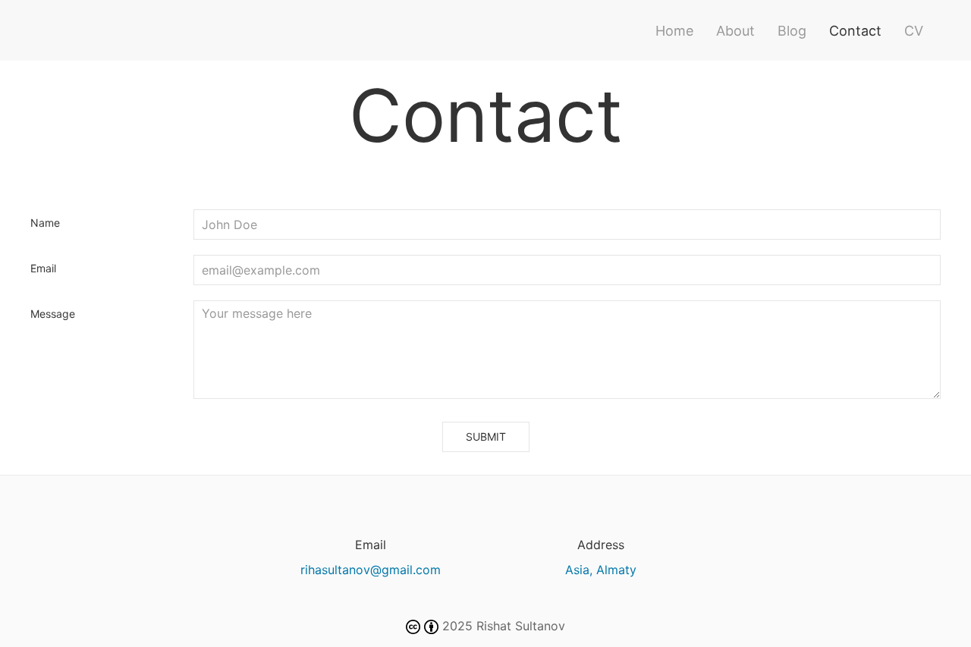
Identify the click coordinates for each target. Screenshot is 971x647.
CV (913, 31)
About (735, 31)
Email (43, 268)
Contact (855, 31)
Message (52, 313)
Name (45, 222)
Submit (486, 436)
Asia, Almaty (600, 569)
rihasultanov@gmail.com (370, 569)
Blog (792, 31)
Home (674, 31)
